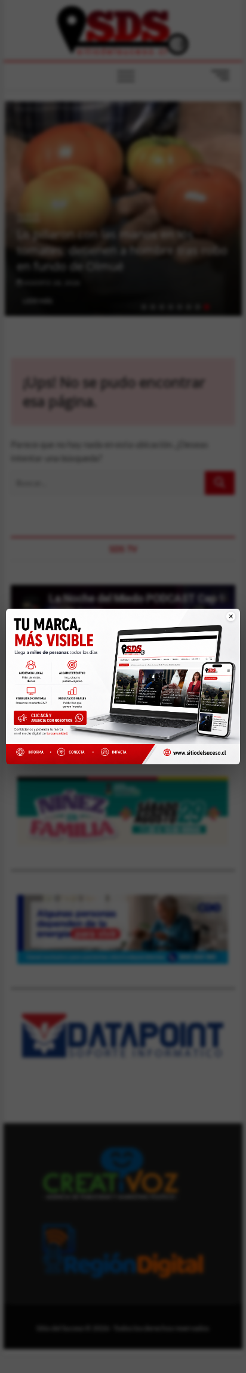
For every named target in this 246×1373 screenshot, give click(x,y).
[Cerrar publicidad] (224, 623)
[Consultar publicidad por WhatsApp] (52, 720)
